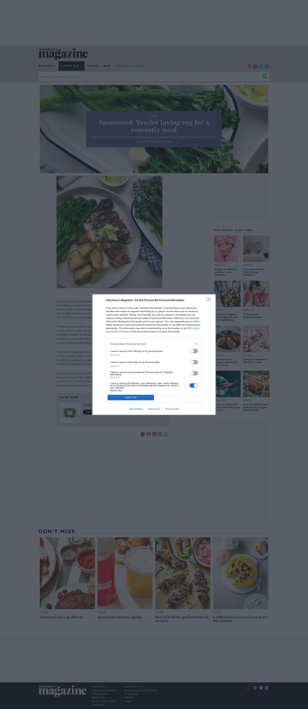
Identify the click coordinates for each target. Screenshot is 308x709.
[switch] (194, 351)
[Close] (209, 300)
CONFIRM (131, 397)
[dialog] (154, 354)
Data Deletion (136, 409)
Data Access (154, 409)
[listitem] (154, 344)
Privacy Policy (172, 409)
